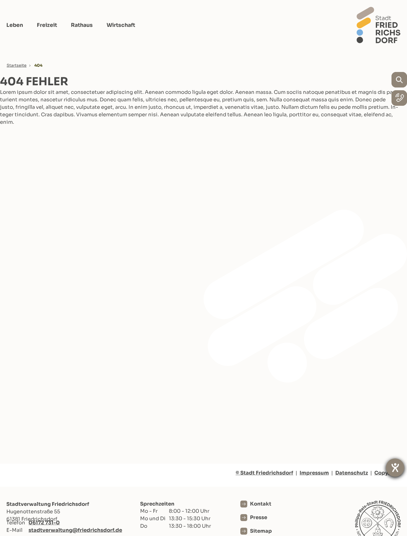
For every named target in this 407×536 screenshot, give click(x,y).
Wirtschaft (121, 25)
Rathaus (82, 25)
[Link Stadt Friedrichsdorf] (378, 25)
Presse (258, 517)
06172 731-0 (44, 523)
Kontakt (260, 504)
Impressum (314, 473)
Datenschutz (351, 473)
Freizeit (47, 25)
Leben (14, 25)
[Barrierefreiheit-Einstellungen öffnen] (395, 467)
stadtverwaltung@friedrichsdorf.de (75, 530)
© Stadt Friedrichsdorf (264, 473)
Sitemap (261, 531)
